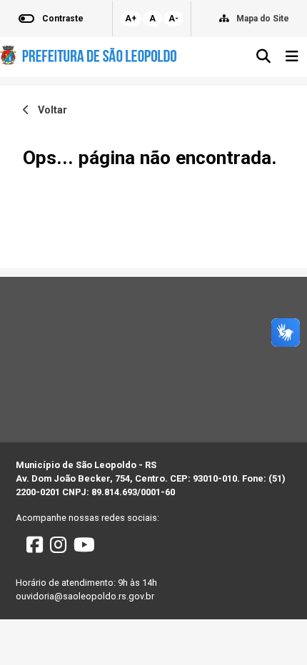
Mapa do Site (262, 18)
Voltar (48, 110)
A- (173, 19)
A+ (130, 19)
